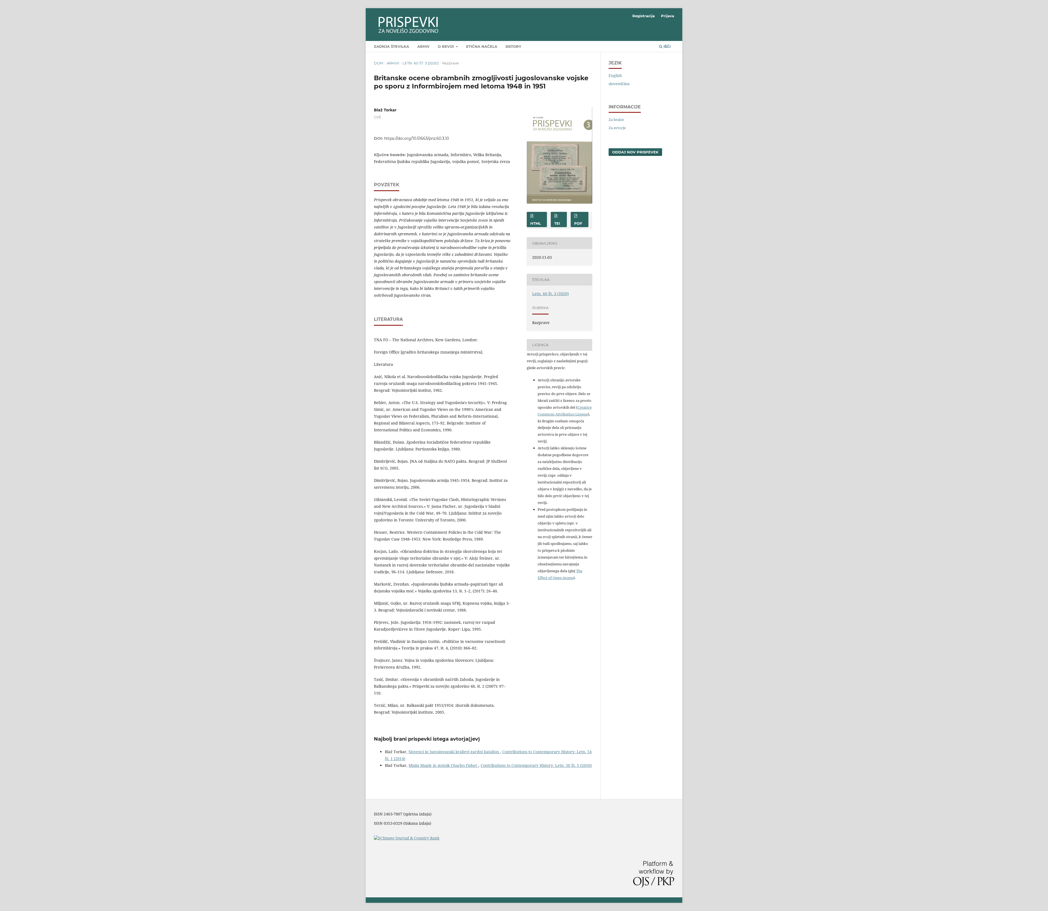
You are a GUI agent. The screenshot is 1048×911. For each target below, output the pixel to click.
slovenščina (619, 83)
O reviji (446, 46)
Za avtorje (617, 127)
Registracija (643, 16)
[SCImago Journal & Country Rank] (406, 838)
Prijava (667, 16)
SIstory (513, 46)
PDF (578, 223)
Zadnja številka (391, 46)
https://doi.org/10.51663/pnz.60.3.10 (416, 138)
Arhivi (393, 63)
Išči (666, 46)
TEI (557, 223)
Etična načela (481, 46)
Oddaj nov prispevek (635, 152)
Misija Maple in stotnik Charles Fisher (443, 765)
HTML (535, 223)
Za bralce (616, 119)
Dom (378, 63)
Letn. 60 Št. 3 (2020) (421, 63)
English (615, 75)
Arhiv (423, 46)
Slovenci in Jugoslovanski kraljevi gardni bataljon (454, 751)
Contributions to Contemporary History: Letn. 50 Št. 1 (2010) (536, 765)
